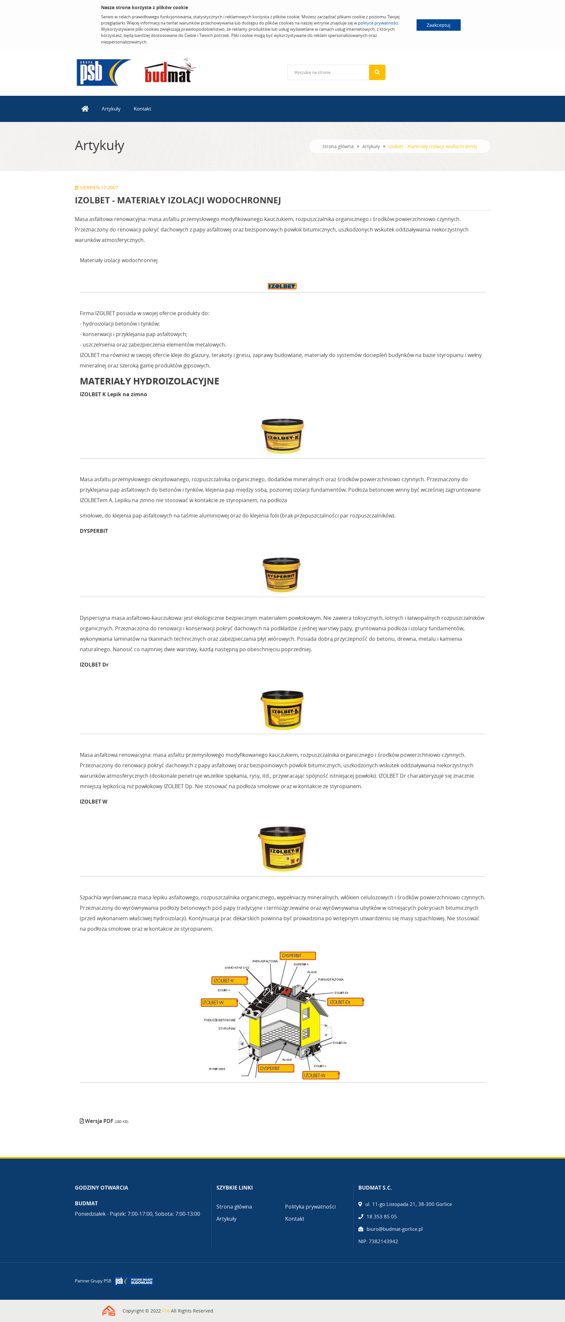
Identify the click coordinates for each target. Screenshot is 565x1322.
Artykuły (111, 108)
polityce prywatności (378, 23)
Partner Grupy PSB (93, 1281)
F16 (166, 1311)
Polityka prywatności (310, 1206)
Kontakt (142, 108)
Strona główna (338, 146)
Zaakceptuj (439, 25)
